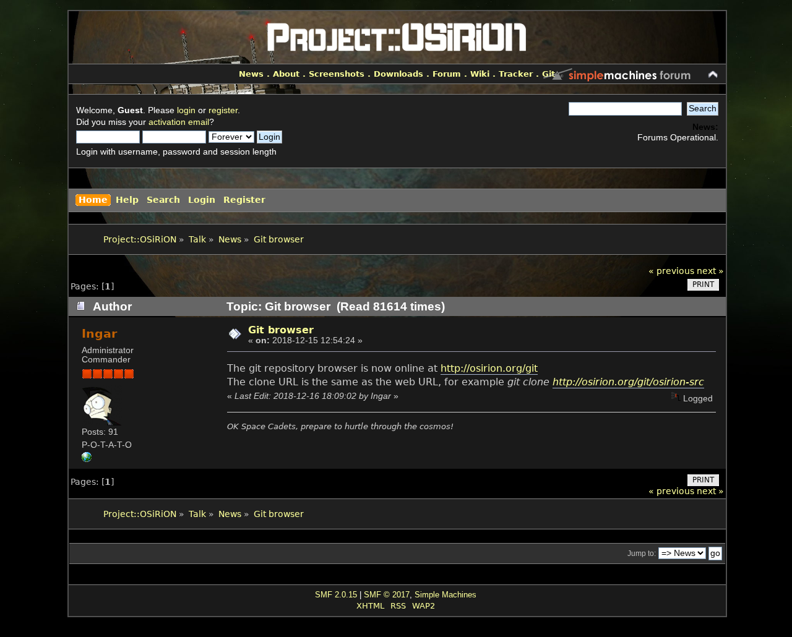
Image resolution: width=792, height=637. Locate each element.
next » (710, 271)
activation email (178, 122)
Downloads (398, 74)
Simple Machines (445, 594)
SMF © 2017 (387, 594)
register (223, 110)
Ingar (99, 334)
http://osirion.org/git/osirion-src (628, 382)
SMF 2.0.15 (336, 594)
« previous (671, 271)
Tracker (516, 74)
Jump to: (641, 553)
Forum (447, 74)
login (186, 110)
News (251, 74)
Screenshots (336, 74)
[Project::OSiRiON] (87, 459)
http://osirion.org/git (489, 368)
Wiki (479, 74)
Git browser (281, 330)
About (286, 74)
